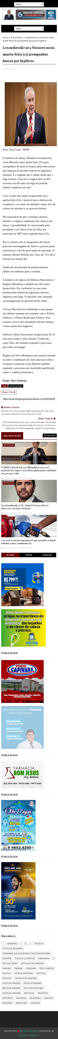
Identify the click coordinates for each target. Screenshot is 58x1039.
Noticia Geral (16, 37)
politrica (43, 993)
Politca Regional (23, 973)
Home (5, 37)
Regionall (35, 998)
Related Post (12, 435)
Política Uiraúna (12, 993)
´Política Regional (13, 948)
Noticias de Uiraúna (32, 963)
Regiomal (8, 998)
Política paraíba (11, 988)
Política (7, 978)
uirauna (35, 1003)
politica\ (29, 993)
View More (51, 435)
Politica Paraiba (11, 983)
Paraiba (7, 968)
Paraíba (18, 968)
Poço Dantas (47, 968)
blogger (10, 555)
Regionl (48, 998)
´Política (39, 944)
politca (7, 973)
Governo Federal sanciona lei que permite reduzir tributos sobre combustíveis (28, 542)
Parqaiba (31, 968)
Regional (21, 998)
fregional (44, 958)
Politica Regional (33, 988)
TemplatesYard (30, 1031)
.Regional (12, 944)
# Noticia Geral (15, 386)
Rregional (21, 1003)
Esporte (7, 958)
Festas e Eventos (25, 958)
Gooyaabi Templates (29, 1035)
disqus (28, 555)
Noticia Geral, (11, 69)
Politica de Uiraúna (26, 978)
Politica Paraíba (32, 983)
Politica (41, 973)
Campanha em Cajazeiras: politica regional (27, 953)
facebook (47, 555)
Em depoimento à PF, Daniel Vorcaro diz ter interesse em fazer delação (25, 507)
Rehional (7, 1003)
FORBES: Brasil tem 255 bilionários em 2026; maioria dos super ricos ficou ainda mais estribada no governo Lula (28, 470)
